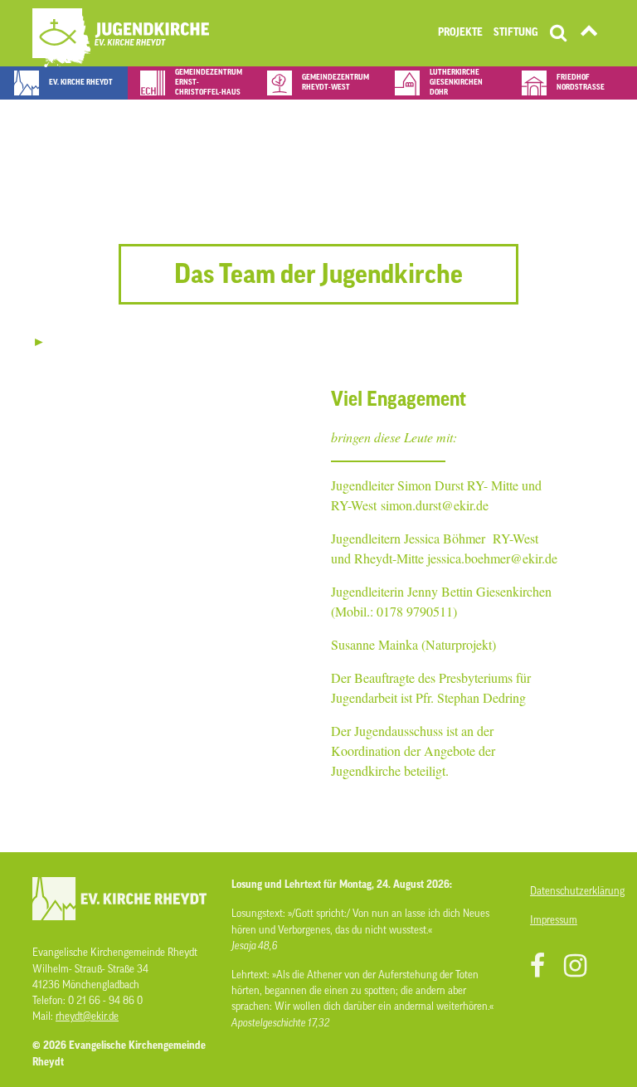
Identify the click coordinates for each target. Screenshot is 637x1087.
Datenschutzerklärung (567, 891)
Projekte (460, 32)
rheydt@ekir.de (87, 1016)
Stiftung (516, 32)
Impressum (553, 920)
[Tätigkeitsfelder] (589, 33)
